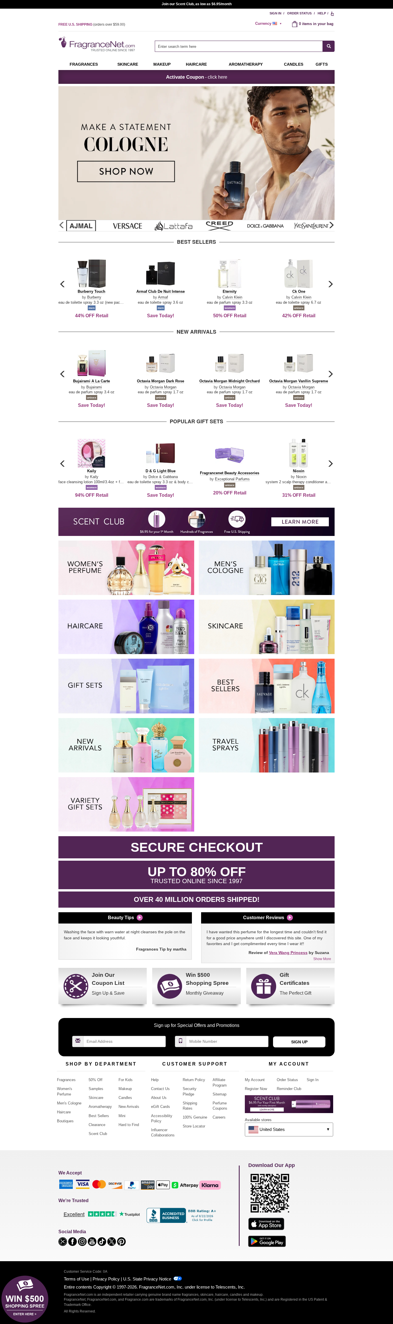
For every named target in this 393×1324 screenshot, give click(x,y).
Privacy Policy (106, 1278)
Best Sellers (99, 1116)
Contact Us (160, 1089)
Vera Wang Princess (288, 952)
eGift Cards (160, 1106)
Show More (322, 959)
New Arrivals (129, 1106)
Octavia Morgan (163, 387)
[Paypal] (131, 1184)
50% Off (95, 1080)
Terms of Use (76, 1278)
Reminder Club (289, 1089)
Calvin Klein (232, 297)
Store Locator (194, 1126)
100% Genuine (195, 1117)
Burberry (94, 297)
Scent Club (98, 1134)
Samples (96, 1089)
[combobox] (245, 46)
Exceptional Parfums (232, 479)
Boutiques (65, 1121)
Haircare (196, 64)
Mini (122, 1116)
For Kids (126, 1080)
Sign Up (299, 1042)
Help (322, 13)
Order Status (299, 13)
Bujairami (94, 387)
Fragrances (84, 64)
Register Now (256, 1089)
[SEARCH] (329, 46)
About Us (159, 1098)
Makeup (162, 64)
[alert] (269, 23)
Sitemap (219, 1094)
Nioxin (301, 477)
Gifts (322, 64)
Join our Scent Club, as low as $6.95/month (197, 4)
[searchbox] (239, 46)
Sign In (275, 13)
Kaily (94, 477)
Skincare (127, 64)
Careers (219, 1117)
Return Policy (194, 1080)
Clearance (97, 1125)
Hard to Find (129, 1125)
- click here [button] (196, 77)
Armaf (163, 297)
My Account (255, 1080)
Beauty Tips (121, 917)
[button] (331, 225)
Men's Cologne (69, 1103)
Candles (125, 1098)
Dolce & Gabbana (163, 477)
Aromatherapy (100, 1106)
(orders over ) (91, 24)
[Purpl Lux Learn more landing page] (289, 1106)
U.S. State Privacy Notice (147, 1278)
